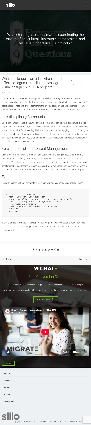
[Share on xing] (54, 249)
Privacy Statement (67, 421)
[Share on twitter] (36, 249)
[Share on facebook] (33, 249)
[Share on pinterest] (42, 249)
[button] (85, 5)
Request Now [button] (43, 299)
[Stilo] (10, 5)
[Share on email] (57, 249)
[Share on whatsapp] (48, 249)
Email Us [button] (8, 363)
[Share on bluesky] (51, 249)
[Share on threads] (39, 249)
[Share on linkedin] (45, 249)
